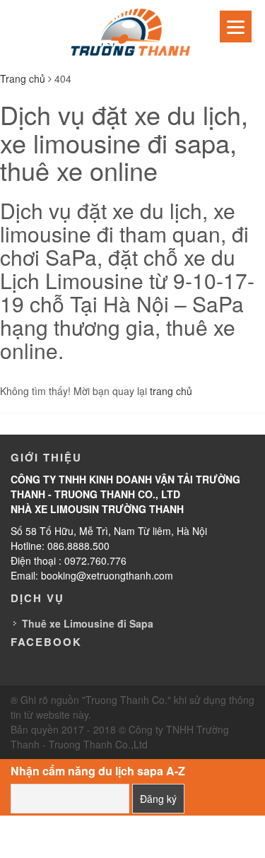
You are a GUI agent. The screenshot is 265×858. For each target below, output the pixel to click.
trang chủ (171, 391)
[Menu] (236, 26)
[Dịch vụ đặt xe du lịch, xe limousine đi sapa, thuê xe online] (133, 34)
